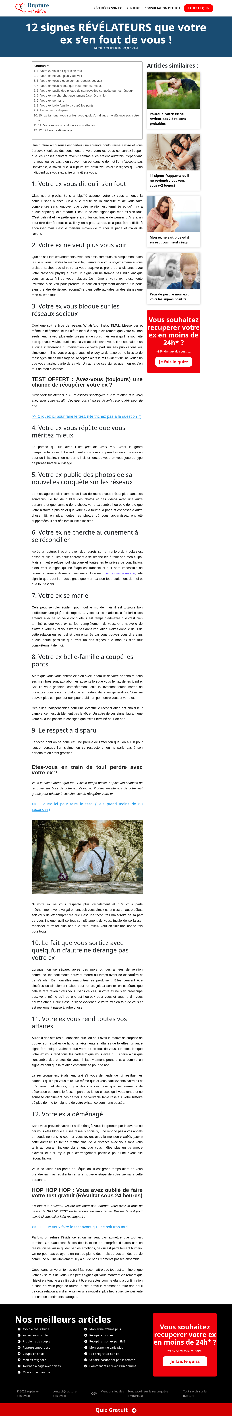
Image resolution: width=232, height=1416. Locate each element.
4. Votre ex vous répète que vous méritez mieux (69, 85)
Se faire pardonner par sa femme (112, 1360)
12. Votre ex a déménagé (55, 130)
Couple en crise (33, 1354)
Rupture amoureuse (36, 1348)
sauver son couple (35, 1335)
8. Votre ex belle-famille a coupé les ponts (65, 105)
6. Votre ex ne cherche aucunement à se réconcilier (72, 95)
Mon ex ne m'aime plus (105, 1329)
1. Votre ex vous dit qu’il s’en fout (59, 71)
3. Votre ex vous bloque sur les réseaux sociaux (69, 80)
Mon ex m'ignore (34, 1360)
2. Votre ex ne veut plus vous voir (59, 76)
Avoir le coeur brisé (36, 1329)
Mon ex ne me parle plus (106, 1348)
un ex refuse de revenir (118, 573)
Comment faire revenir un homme (112, 1366)
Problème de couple (36, 1341)
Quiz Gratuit (112, 1409)
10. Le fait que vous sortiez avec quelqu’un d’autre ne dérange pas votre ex (88, 118)
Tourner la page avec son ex (42, 1366)
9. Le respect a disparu (52, 110)
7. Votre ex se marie (50, 100)
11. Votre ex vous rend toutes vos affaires (66, 125)
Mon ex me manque (36, 1372)
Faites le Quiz (198, 8)
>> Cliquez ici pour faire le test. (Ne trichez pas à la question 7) (86, 416)
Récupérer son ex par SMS (107, 1341)
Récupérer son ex (108, 8)
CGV (94, 1394)
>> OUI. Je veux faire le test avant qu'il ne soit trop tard (80, 1227)
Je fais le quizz (173, 362)
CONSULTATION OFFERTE (163, 8)
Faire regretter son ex (104, 1354)
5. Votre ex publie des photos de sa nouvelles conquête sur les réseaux (85, 90)
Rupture (133, 8)
